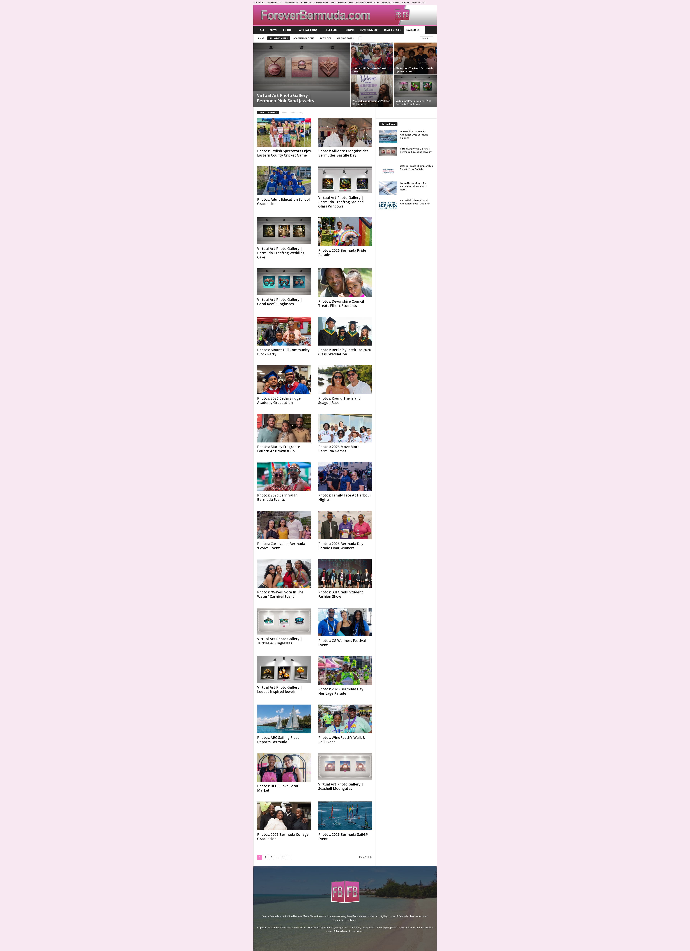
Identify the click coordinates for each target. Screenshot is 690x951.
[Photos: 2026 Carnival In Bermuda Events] (284, 476)
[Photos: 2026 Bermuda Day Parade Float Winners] (345, 525)
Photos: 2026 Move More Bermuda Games (339, 448)
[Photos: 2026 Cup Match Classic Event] (372, 58)
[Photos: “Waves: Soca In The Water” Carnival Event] (284, 573)
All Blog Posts (345, 38)
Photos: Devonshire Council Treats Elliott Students (341, 303)
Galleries (412, 30)
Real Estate (392, 30)
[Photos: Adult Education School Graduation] (284, 180)
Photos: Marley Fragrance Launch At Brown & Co (278, 448)
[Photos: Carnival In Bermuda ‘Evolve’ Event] (284, 525)
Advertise (258, 2)
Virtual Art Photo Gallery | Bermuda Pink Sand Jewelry (285, 98)
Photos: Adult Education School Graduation (283, 201)
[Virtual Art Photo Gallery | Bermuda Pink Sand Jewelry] (301, 67)
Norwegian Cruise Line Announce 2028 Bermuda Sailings (414, 134)
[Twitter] (349, 938)
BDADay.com (419, 2)
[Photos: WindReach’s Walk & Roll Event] (345, 719)
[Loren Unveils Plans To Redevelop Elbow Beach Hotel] (388, 188)
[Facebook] (333, 938)
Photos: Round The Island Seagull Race (339, 400)
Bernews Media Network (305, 916)
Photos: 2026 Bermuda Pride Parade (342, 252)
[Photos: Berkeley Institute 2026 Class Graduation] (345, 331)
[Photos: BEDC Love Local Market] (284, 767)
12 (283, 857)
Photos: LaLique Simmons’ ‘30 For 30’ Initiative (371, 102)
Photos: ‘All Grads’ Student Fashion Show (340, 594)
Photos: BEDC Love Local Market (277, 788)
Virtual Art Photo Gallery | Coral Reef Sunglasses (279, 301)
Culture (331, 30)
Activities (325, 38)
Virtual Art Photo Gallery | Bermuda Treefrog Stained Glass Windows (341, 202)
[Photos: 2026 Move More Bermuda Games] (345, 428)
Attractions (308, 30)
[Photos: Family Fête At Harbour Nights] (345, 476)
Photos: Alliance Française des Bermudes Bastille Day (343, 153)
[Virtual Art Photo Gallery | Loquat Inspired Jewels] (284, 669)
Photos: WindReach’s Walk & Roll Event (341, 739)
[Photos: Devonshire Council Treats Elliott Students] (345, 282)
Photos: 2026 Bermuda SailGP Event (343, 836)
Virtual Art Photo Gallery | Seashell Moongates (340, 786)
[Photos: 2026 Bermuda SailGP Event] (345, 815)
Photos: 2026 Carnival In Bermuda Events (277, 497)
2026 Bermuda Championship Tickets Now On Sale (416, 167)
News (273, 30)
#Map (261, 38)
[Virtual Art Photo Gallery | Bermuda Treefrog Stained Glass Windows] (345, 179)
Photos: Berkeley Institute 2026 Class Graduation (344, 352)
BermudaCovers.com (367, 2)
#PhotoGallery (279, 38)
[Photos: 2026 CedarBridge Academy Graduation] (284, 379)
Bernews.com (274, 2)
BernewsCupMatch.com (395, 2)
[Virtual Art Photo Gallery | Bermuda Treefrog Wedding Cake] (284, 230)
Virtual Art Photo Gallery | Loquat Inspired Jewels (279, 689)
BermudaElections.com (314, 2)
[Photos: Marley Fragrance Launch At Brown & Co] (284, 428)
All (262, 30)
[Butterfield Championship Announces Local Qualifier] (388, 205)
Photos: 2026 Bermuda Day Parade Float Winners (340, 545)
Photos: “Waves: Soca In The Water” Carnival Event (280, 594)
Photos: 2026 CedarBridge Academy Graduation (279, 400)
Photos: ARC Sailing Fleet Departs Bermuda (278, 739)
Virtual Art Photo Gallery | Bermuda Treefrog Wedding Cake (281, 253)
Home (284, 112)
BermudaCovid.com (342, 2)
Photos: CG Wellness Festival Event (342, 642)
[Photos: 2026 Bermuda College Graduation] (284, 815)
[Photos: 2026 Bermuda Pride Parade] (345, 231)
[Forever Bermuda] (345, 15)
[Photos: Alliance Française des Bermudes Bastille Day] (345, 132)
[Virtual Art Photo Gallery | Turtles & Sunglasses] (284, 621)
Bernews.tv (291, 2)
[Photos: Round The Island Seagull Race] (345, 379)
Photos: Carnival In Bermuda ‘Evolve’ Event (281, 545)
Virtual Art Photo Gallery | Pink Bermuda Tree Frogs (413, 102)
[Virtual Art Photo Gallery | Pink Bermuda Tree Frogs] (415, 86)
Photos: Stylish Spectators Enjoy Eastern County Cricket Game (284, 153)
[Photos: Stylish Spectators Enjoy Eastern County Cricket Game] (284, 132)
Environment (369, 30)
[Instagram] (341, 938)
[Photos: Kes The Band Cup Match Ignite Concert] (415, 58)
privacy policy (361, 927)
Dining (350, 30)
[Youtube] (357, 938)
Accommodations (303, 38)
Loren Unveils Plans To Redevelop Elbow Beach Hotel (413, 186)
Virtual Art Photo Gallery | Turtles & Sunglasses (279, 641)
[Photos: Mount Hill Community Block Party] (284, 331)
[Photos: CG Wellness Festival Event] (345, 622)
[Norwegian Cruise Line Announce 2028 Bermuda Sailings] (388, 136)
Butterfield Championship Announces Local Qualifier (415, 202)
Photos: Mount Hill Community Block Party (283, 352)
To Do (287, 30)
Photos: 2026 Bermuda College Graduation (283, 836)
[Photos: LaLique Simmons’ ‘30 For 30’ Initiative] (372, 91)
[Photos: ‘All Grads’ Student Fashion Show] (345, 573)
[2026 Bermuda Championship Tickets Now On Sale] (388, 171)
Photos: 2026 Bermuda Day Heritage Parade (340, 691)
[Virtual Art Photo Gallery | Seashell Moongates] (345, 766)
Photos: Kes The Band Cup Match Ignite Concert (414, 70)
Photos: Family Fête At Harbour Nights (344, 497)
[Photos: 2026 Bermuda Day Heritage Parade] (345, 670)
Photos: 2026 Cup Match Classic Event (369, 70)
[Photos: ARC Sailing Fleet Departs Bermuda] (284, 719)
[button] (431, 30)
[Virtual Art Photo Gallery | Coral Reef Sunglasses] (284, 281)
